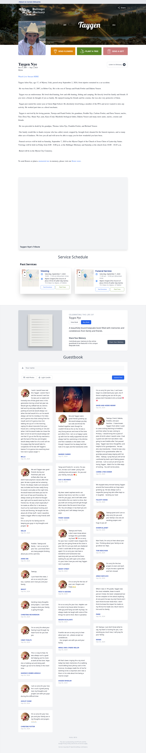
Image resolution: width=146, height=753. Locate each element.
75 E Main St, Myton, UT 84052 (56, 283)
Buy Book (86, 322)
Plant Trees (62, 287)
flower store (76, 161)
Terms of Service (79, 743)
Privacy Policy (67, 743)
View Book (74, 322)
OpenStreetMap (75, 747)
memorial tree (44, 161)
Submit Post (118, 377)
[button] (30, 276)
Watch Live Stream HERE (28, 76)
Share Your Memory (116, 342)
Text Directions (47, 287)
